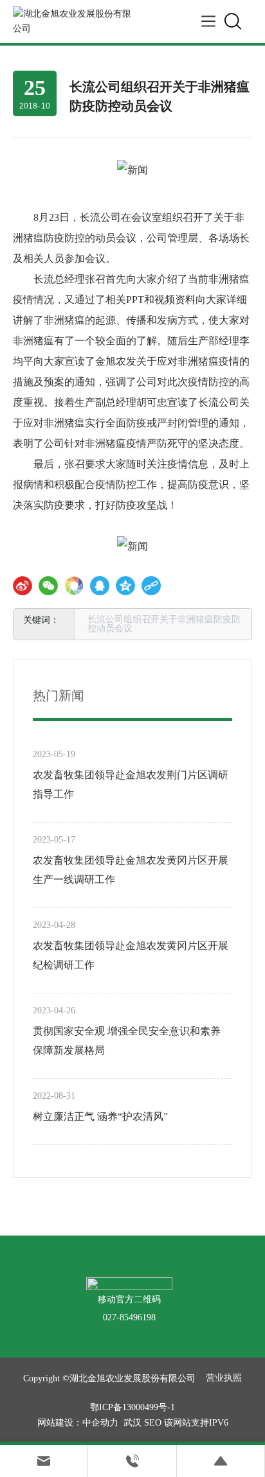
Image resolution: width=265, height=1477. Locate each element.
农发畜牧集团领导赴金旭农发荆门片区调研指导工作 (130, 784)
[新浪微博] (22, 585)
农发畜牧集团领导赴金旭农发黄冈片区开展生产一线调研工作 (130, 870)
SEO (152, 1423)
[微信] (48, 585)
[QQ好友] (99, 585)
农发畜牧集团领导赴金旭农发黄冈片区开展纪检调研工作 (130, 955)
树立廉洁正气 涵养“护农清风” (100, 1116)
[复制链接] (151, 585)
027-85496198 (129, 1317)
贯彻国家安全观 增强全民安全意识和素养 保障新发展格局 (127, 1041)
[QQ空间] (125, 585)
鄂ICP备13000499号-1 (132, 1407)
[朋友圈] (74, 585)
